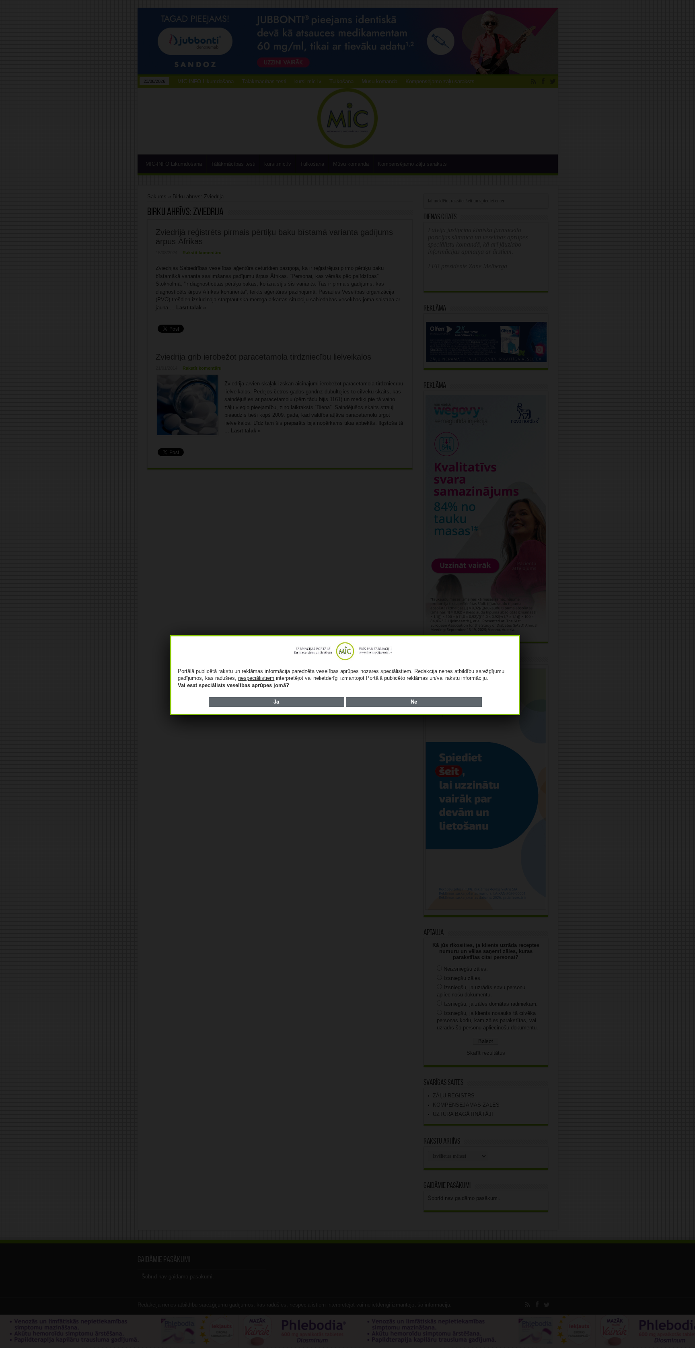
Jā (276, 702)
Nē (414, 702)
